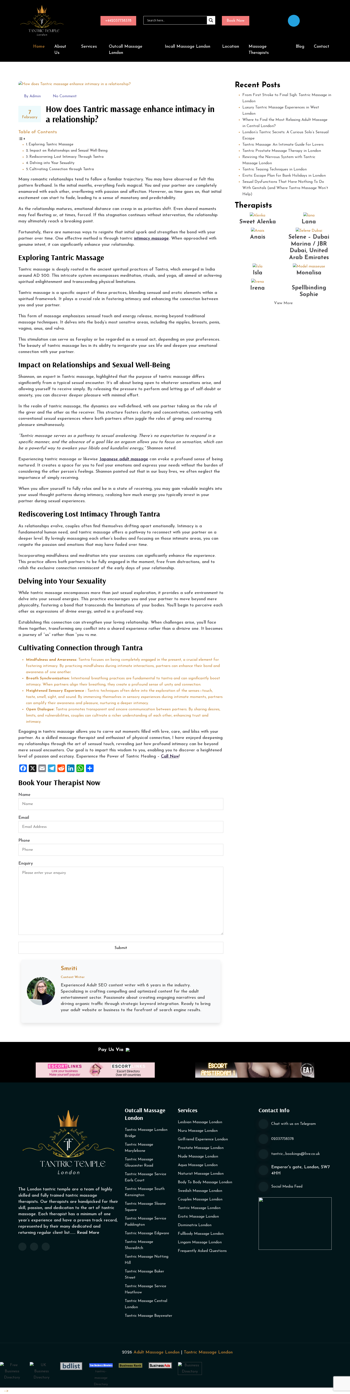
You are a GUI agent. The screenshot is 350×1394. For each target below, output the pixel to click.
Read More (88, 1233)
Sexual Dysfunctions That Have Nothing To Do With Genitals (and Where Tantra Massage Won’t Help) (285, 188)
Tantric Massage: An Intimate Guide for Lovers (283, 145)
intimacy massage (151, 238)
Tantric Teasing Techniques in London (274, 169)
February (29, 114)
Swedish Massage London (200, 1191)
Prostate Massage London (201, 1148)
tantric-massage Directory (101, 1378)
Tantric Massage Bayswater (148, 1316)
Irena (257, 288)
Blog (300, 47)
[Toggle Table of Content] (21, 138)
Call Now (170, 756)
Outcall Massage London (125, 50)
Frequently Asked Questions (202, 1251)
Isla (257, 273)
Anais (257, 237)
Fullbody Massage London (201, 1234)
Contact (321, 47)
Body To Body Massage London (205, 1182)
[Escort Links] (95, 1070)
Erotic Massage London (198, 1217)
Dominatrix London (194, 1225)
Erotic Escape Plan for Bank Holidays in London (284, 176)
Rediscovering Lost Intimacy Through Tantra (66, 157)
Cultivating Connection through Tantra (62, 169)
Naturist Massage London (201, 1174)
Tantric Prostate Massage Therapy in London (281, 151)
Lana (309, 222)
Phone (24, 841)
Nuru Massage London (198, 1131)
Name (24, 795)
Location (230, 47)
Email (23, 818)
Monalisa (308, 273)
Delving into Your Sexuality (53, 163)
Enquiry (25, 863)
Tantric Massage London (199, 1208)
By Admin (32, 96)
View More (283, 303)
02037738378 (282, 1139)
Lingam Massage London (200, 1242)
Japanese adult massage (123, 459)
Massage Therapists (259, 50)
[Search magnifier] (211, 20)
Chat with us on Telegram (293, 1124)
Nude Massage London (198, 1156)
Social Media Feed (286, 1187)
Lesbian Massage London (200, 1122)
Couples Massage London (200, 1199)
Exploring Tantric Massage (52, 144)
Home (39, 47)
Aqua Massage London (198, 1165)
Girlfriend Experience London (203, 1139)
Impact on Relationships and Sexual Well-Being (69, 151)
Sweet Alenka (257, 222)
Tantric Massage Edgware (147, 1233)
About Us (60, 50)
